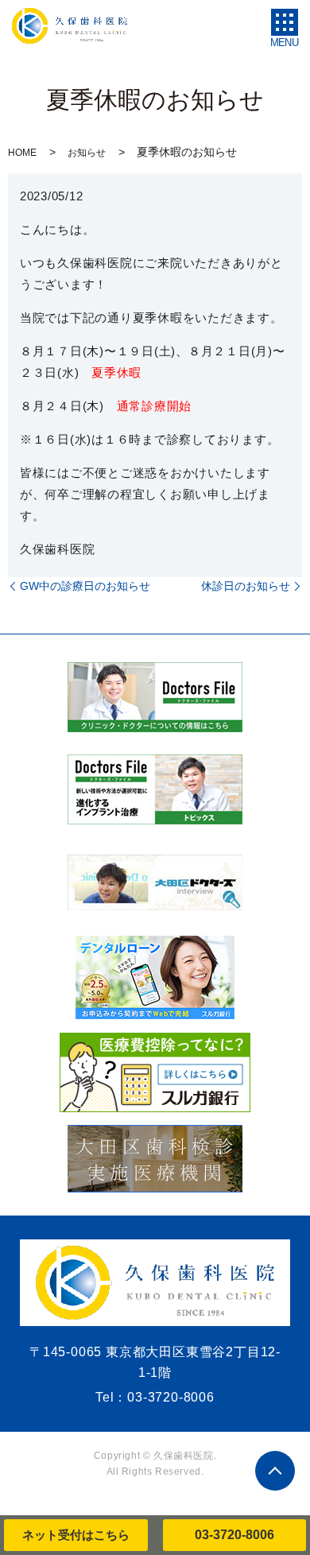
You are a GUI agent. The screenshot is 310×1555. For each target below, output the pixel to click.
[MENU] (284, 22)
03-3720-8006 (234, 1534)
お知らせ (87, 152)
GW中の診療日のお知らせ (85, 586)
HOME (22, 152)
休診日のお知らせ (245, 586)
